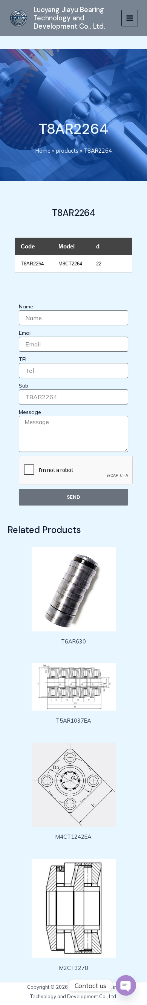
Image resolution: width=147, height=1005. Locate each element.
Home (43, 150)
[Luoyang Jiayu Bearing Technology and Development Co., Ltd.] (18, 18)
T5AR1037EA (73, 720)
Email (25, 332)
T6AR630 (73, 641)
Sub (23, 385)
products (67, 150)
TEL (23, 359)
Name (26, 306)
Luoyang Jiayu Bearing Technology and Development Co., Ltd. (69, 18)
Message (30, 412)
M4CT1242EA (73, 836)
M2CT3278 (73, 967)
